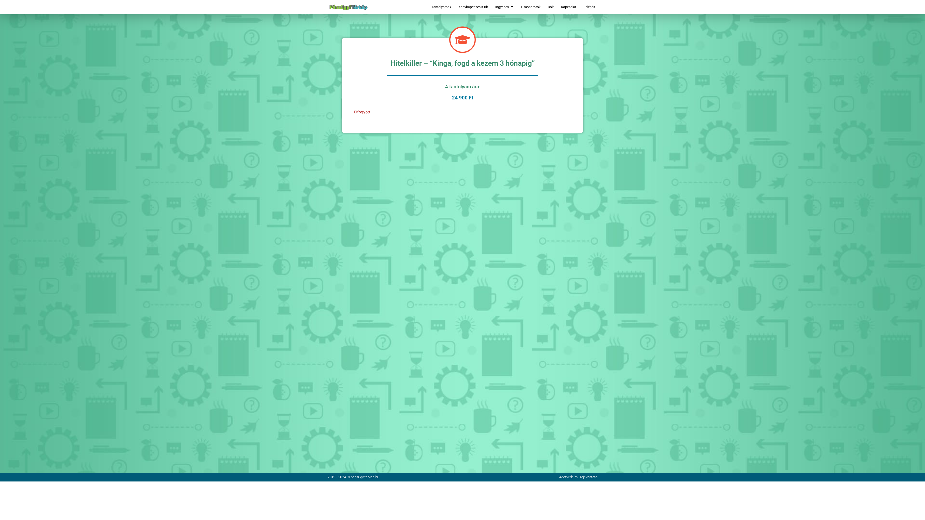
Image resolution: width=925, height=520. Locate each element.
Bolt (551, 7)
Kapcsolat (568, 7)
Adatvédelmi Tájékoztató (578, 477)
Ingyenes (502, 7)
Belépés (589, 7)
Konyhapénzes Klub (473, 7)
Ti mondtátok (531, 7)
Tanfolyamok (441, 7)
